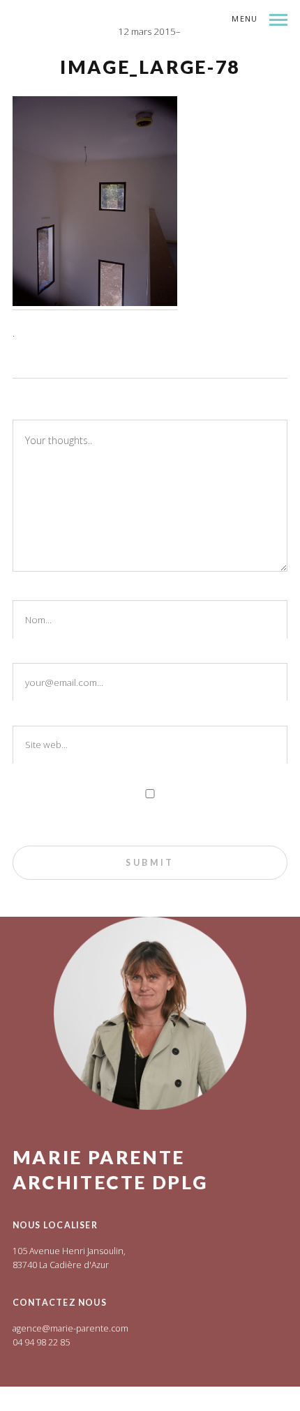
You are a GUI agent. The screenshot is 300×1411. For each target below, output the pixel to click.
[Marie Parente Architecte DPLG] (141, 56)
